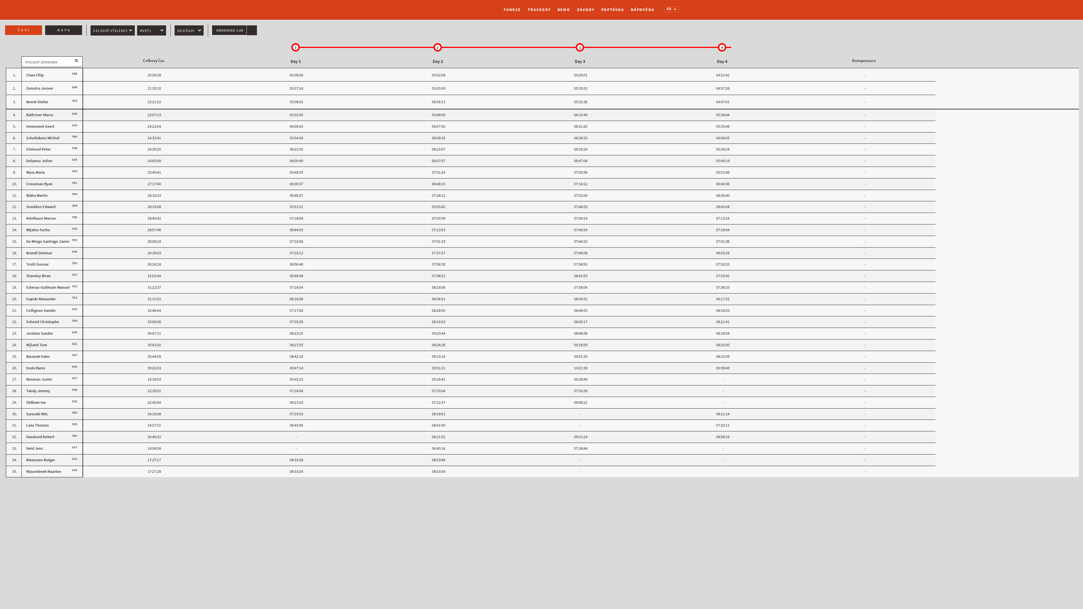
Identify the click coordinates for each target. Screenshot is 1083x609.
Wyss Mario (35, 172)
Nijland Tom (36, 345)
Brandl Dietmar (39, 253)
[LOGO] (430, 7)
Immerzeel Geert (40, 126)
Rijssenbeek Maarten (43, 471)
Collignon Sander (41, 310)
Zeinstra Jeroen (39, 88)
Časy (24, 30)
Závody (585, 9)
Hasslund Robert (40, 437)
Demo (564, 9)
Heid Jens (34, 448)
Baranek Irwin (38, 356)
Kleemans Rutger (40, 460)
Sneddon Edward (41, 206)
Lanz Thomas (37, 425)
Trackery (539, 9)
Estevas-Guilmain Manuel (48, 287)
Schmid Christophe (42, 322)
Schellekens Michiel (43, 138)
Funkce (512, 9)
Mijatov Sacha (38, 230)
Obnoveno (229, 30)
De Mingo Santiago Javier (47, 241)
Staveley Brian (38, 276)
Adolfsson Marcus (41, 218)
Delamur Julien (39, 161)
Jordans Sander (39, 333)
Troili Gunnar (37, 264)
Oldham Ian (36, 402)
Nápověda (642, 9)
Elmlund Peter (38, 149)
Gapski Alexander (41, 299)
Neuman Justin (39, 379)
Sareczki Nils (37, 414)
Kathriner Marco (39, 115)
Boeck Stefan (37, 102)
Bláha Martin (37, 195)
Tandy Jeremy (38, 391)
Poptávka (612, 9)
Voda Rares (35, 368)
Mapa (64, 30)
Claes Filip (35, 75)
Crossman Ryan (39, 184)
